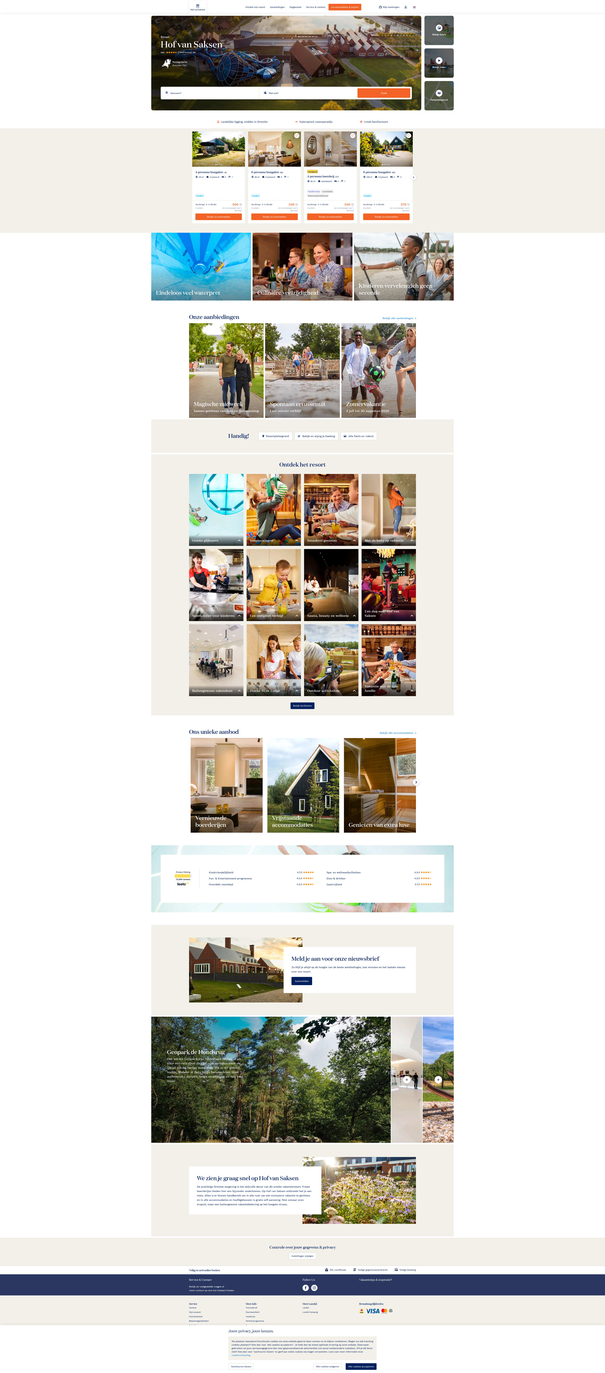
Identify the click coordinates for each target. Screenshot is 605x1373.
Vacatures (250, 1316)
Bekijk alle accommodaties (396, 733)
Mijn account (195, 1312)
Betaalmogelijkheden (199, 1321)
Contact (192, 1307)
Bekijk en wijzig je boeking (318, 436)
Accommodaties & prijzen (345, 7)
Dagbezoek (295, 7)
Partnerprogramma (255, 1321)
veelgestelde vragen (210, 1286)
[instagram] (314, 1290)
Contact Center (225, 1290)
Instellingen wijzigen (303, 1255)
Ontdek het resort (255, 7)
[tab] (271, 1080)
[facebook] (306, 1290)
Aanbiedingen (277, 7)
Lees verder (166, 291)
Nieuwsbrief (251, 1307)
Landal (305, 1307)
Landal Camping (310, 1312)
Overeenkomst (195, 1316)
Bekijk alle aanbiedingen (398, 318)
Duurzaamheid (252, 1312)
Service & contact (315, 7)
